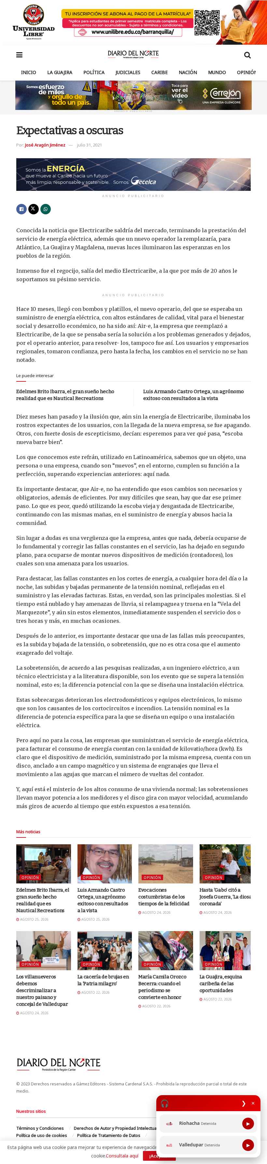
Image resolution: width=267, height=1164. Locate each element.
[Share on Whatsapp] (45, 209)
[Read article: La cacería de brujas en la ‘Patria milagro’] (104, 950)
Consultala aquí (122, 1156)
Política (94, 72)
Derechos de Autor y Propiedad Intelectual (116, 1128)
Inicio (28, 72)
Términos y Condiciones (40, 1128)
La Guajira (59, 72)
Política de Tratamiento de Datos (108, 1135)
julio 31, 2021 (89, 145)
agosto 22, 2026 (95, 992)
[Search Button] (247, 54)
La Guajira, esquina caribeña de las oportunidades (221, 983)
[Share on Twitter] (33, 209)
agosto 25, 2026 (34, 919)
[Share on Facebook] (21, 209)
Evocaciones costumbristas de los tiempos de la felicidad (164, 897)
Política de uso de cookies (41, 1135)
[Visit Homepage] (133, 54)
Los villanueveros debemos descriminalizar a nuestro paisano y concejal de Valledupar (42, 990)
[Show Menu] (19, 54)
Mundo (217, 72)
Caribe (159, 72)
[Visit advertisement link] (133, 22)
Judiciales (128, 72)
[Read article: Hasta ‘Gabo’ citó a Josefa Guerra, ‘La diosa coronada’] (227, 863)
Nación (188, 72)
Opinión (247, 72)
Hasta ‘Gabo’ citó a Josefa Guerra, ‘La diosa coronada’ (226, 897)
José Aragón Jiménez (45, 145)
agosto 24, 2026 (156, 912)
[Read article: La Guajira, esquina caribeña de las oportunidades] (227, 950)
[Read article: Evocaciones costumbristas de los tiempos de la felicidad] (165, 863)
